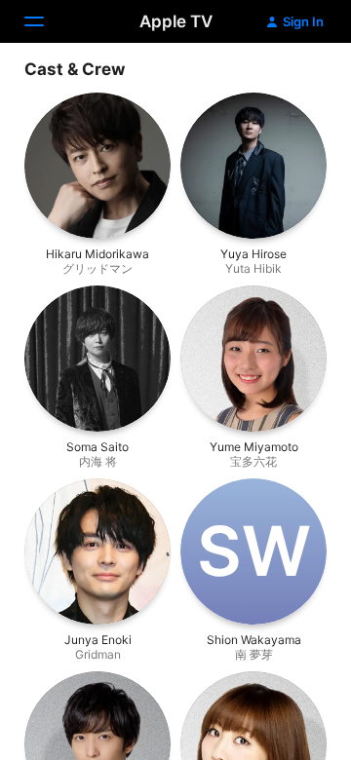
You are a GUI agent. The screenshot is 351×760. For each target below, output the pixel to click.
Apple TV (176, 21)
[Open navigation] (45, 21)
